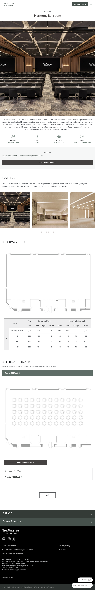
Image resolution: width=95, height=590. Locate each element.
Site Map (62, 550)
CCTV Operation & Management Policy (17, 550)
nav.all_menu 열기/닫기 (91, 4)
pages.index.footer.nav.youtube (4, 539)
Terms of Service (9, 546)
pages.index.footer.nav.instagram (9, 539)
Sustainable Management (12, 553)
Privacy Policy (64, 546)
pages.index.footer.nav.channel (13, 539)
